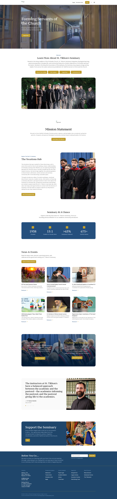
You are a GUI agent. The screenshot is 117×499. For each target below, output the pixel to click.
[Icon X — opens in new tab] (86, 494)
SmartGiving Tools (75, 479)
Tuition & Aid (48, 475)
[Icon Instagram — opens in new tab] (95, 494)
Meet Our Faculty (40, 358)
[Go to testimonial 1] (25, 405)
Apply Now (25, 35)
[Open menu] (94, 2)
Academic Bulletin (62, 475)
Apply (73, 2)
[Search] (91, 2)
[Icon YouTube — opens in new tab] (92, 494)
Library (60, 477)
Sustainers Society (75, 477)
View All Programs (77, 357)
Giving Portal (74, 472)
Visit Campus (53, 72)
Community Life (76, 72)
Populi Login (61, 472)
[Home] (25, 2)
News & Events (87, 472)
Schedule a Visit (49, 477)
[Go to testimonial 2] (27, 405)
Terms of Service (49, 495)
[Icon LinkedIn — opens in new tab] (89, 494)
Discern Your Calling (41, 72)
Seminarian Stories (88, 475)
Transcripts (61, 479)
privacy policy (80, 458)
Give (28, 440)
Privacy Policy (42, 495)
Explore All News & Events (29, 261)
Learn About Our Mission (58, 139)
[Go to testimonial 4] (30, 405)
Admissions (48, 472)
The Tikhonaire (87, 477)
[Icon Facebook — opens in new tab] (83, 494)
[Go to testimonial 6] (33, 405)
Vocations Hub (79, 2)
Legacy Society (74, 475)
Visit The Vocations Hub (28, 194)
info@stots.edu (25, 478)
